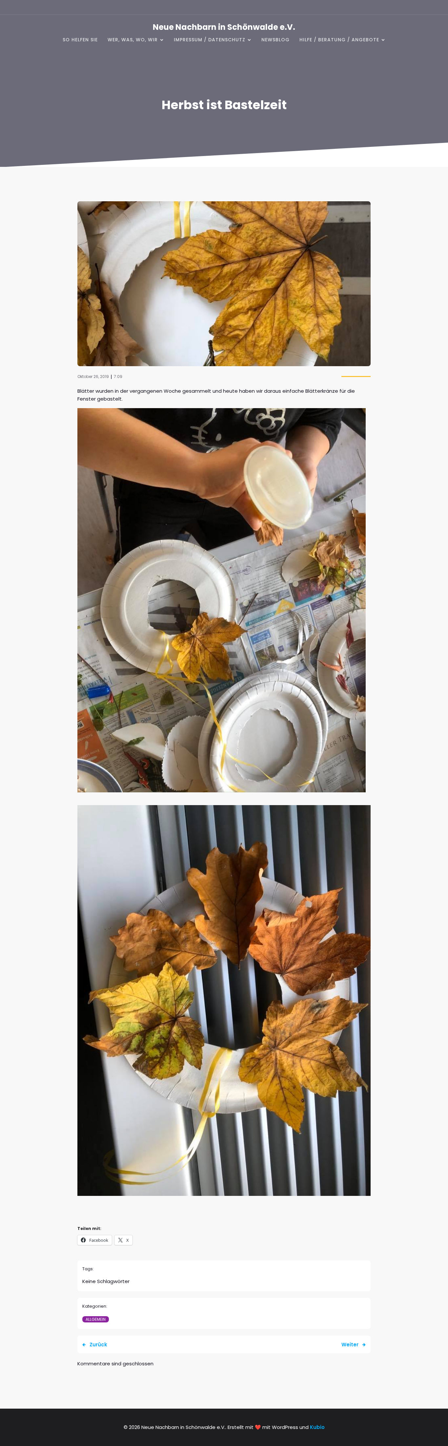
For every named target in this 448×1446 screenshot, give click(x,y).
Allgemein (96, 1319)
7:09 (118, 376)
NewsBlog (275, 39)
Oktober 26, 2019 (93, 376)
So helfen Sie (80, 39)
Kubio (317, 1427)
